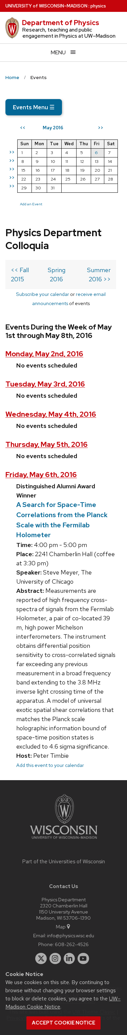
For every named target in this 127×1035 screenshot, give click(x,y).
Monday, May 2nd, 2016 (44, 353)
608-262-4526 (72, 944)
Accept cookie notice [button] (63, 1022)
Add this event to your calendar (50, 765)
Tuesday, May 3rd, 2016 (45, 384)
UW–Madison (46, 6)
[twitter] (41, 958)
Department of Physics (60, 22)
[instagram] (55, 958)
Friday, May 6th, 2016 (41, 474)
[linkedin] (69, 958)
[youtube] (83, 958)
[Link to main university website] (64, 840)
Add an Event (31, 204)
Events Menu (34, 107)
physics (98, 6)
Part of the (63, 861)
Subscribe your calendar (42, 294)
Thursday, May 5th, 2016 (46, 444)
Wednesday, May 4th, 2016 (50, 414)
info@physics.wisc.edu (70, 935)
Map (61, 926)
